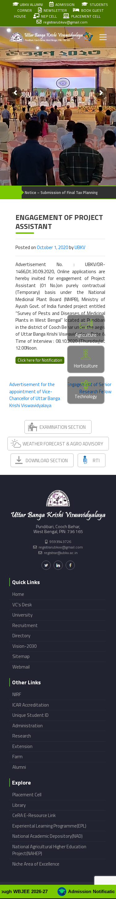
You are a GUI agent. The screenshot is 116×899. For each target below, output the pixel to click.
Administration (27, 725)
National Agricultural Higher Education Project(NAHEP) (49, 850)
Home (18, 594)
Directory (21, 635)
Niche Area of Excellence (35, 863)
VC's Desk (22, 604)
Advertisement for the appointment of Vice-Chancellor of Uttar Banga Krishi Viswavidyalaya (34, 395)
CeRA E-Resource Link (34, 815)
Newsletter (54, 10)
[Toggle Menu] (103, 37)
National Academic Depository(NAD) (47, 836)
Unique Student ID (30, 715)
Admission (64, 4)
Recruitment (25, 625)
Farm (17, 756)
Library (19, 805)
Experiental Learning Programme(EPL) (49, 825)
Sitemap (21, 656)
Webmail (21, 666)
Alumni (19, 767)
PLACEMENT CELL (85, 16)
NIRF (16, 694)
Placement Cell (26, 794)
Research (21, 735)
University (22, 614)
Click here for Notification (40, 360)
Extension (22, 746)
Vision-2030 (24, 646)
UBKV (80, 247)
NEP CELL (48, 16)
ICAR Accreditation (30, 704)
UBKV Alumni (31, 4)
